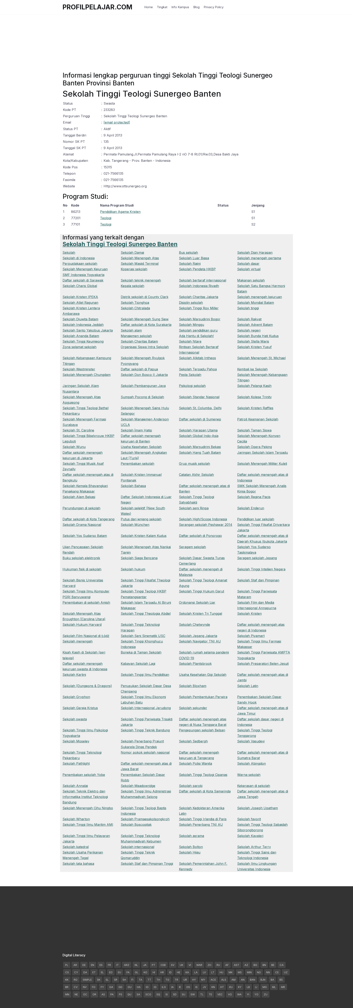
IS (196, 987)
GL (136, 972)
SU (183, 994)
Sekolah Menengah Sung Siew (145, 319)
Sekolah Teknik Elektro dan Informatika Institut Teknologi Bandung (85, 796)
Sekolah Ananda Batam (81, 336)
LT (212, 972)
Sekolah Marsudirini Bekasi (200, 447)
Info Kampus (180, 7)
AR (75, 965)
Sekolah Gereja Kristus (80, 708)
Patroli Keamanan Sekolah (257, 419)
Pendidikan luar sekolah (255, 519)
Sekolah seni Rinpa (194, 508)
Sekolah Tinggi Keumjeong (83, 341)
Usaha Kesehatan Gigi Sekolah (202, 675)
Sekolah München (135, 525)
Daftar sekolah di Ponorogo (200, 536)
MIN (249, 972)
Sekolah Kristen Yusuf (254, 347)
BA (272, 979)
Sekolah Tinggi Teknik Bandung (145, 730)
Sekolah (69, 252)
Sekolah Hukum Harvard (82, 624)
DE (84, 965)
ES (101, 965)
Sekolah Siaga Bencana (139, 558)
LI (256, 987)
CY (76, 972)
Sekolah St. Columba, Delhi (200, 408)
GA (111, 987)
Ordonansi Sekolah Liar (197, 602)
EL (102, 972)
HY (194, 979)
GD (120, 987)
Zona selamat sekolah (79, 347)
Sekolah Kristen (249, 613)
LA (196, 972)
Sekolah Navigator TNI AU (200, 641)
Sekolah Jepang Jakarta (198, 636)
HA (139, 987)
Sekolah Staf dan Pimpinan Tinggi (147, 864)
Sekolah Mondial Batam (255, 303)
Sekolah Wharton (76, 819)
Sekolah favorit (249, 819)
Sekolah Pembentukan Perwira (203, 697)
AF (227, 965)
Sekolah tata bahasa (78, 864)
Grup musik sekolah (194, 464)
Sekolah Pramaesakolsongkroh (145, 819)
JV (204, 987)
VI (190, 965)
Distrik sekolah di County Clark (144, 297)
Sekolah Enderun (250, 508)
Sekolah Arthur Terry (254, 847)
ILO (164, 987)
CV (76, 987)
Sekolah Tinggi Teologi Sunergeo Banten (120, 244)
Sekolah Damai (132, 252)
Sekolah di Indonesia (79, 258)
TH (158, 979)
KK (66, 979)
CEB (163, 965)
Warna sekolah (248, 775)
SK (98, 979)
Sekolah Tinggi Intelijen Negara (261, 569)
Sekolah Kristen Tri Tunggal (200, 613)
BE (272, 965)
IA (172, 987)
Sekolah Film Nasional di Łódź (86, 636)
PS (120, 994)
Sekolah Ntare (190, 341)
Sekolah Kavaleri (250, 836)
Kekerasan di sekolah (253, 786)
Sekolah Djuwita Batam (80, 319)
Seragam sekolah (192, 547)
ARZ (126, 965)
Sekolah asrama (191, 836)
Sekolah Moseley (76, 741)
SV (172, 965)
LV (204, 972)
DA (85, 972)
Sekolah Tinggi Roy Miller (199, 308)
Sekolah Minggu (191, 325)
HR (162, 972)
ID (170, 972)
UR (185, 979)
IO (147, 987)
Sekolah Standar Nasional (199, 397)
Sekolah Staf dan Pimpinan (258, 580)
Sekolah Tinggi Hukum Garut (201, 591)
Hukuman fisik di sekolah (82, 569)
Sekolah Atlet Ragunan (80, 303)
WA (239, 994)
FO (93, 987)
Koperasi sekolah (134, 269)
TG (167, 979)
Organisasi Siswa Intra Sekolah (145, 347)
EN (92, 965)
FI (132, 979)
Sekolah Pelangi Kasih (254, 386)
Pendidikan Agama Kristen (120, 212)
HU (221, 972)
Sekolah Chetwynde (194, 624)
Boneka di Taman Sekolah (141, 652)
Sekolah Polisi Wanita (195, 763)
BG (255, 965)
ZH (209, 965)
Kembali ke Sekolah (252, 369)
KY (239, 987)
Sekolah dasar (248, 263)
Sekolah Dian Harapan (255, 252)
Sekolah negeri (248, 330)
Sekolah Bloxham (192, 686)
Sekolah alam (131, 330)
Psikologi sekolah (192, 386)
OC (85, 994)
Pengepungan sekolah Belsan (202, 730)
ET (94, 972)
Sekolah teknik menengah (141, 280)
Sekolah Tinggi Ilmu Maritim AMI (88, 824)
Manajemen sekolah (136, 336)
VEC (220, 994)
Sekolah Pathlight (76, 763)
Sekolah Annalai (75, 786)
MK (230, 972)
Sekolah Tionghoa (135, 303)
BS (281, 979)
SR (115, 979)
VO (230, 994)
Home (148, 7)
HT (222, 987)
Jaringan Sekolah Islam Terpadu (262, 452)
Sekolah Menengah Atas (140, 258)
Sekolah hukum (133, 569)
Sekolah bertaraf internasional (202, 280)
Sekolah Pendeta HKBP (197, 269)
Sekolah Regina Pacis (253, 497)
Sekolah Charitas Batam (139, 341)
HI (154, 972)
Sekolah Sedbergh (193, 741)
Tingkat (162, 7)
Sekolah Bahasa (133, 486)
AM (233, 979)
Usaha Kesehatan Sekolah (141, 447)
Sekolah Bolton (191, 847)
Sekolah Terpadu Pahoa (198, 369)
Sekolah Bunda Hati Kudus (258, 336)
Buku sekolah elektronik (81, 558)
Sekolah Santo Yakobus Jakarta (88, 330)
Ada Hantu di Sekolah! (196, 336)
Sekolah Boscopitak (136, 824)
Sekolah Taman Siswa (254, 430)
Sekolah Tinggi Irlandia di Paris (203, 819)
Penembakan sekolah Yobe (84, 775)
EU (119, 972)
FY (102, 987)
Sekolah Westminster (79, 369)
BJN (262, 979)
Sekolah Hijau (189, 852)
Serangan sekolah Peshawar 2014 (205, 525)
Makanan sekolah (251, 280)
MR (283, 987)
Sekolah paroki (190, 786)
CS (67, 972)
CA (282, 965)
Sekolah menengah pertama (259, 258)
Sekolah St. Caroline (78, 430)
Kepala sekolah (132, 286)
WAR (199, 965)
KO (145, 972)
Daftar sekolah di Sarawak (83, 280)
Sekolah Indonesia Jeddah (83, 325)
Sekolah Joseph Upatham (257, 808)
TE (210, 994)
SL (107, 979)
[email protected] (117, 122)
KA (187, 972)
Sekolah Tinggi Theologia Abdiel (146, 613)
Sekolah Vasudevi (251, 741)
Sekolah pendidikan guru (198, 330)
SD (174, 994)
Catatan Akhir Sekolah (196, 475)
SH (124, 979)
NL (136, 965)
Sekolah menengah (78, 641)
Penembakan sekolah (137, 464)
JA (144, 965)
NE (76, 994)
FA (128, 972)
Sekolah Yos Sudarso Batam (85, 536)
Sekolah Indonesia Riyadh (199, 286)
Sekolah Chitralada (135, 308)
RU (218, 965)
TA (140, 979)
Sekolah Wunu (74, 447)
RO (75, 979)
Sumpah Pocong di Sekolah (142, 397)
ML (274, 987)
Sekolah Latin (247, 686)
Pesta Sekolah (190, 375)
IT (117, 965)
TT (149, 979)
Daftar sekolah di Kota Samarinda (205, 791)
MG (265, 987)
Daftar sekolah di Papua (139, 369)
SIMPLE (87, 979)
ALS (223, 979)
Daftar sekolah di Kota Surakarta (146, 325)
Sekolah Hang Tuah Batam (200, 452)
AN (243, 979)
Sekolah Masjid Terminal (140, 263)
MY (203, 979)
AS (103, 994)
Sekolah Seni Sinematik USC (143, 636)
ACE (213, 979)
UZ (286, 972)
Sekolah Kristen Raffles (255, 408)
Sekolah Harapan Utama (198, 430)
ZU (265, 994)
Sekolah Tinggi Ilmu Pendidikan (145, 675)
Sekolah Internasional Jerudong (146, 708)
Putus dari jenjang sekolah (141, 519)
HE (178, 972)
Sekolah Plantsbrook (195, 664)
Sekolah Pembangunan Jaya (143, 386)
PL (66, 965)
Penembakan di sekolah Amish (86, 602)
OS (188, 987)
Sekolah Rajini (190, 263)
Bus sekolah (188, 252)
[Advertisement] (176, 43)
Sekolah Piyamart (251, 636)
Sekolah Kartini (74, 675)
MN (67, 994)
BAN (252, 979)
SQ (158, 994)
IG (155, 987)
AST (236, 965)
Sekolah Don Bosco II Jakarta (144, 375)
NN (268, 972)
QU (129, 994)
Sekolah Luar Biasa (194, 258)
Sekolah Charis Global (80, 286)
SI (166, 994)
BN (264, 965)
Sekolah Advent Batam (255, 325)
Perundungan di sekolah (81, 508)
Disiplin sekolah (191, 303)
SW (193, 994)
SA (138, 994)
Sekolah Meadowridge (138, 786)
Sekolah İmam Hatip (136, 430)
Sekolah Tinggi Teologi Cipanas (203, 775)
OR (94, 994)
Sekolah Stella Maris (253, 341)
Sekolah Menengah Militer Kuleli (262, 464)
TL (201, 994)
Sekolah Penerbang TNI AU (201, 824)
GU (130, 987)
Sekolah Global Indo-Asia (198, 436)
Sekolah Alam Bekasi (79, 497)
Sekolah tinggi (248, 308)
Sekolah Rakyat (249, 319)
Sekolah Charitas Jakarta (198, 297)
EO (111, 972)
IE (180, 987)
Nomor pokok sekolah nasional (145, 752)
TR (176, 979)
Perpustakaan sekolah (80, 263)
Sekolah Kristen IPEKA (80, 297)
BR (66, 987)
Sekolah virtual (248, 269)
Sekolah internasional (137, 847)
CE (277, 972)
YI (248, 994)
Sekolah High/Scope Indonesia (203, 519)
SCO (148, 994)
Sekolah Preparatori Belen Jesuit (263, 664)
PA (112, 994)
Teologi (105, 218)
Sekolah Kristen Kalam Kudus (143, 536)
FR (109, 965)
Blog (196, 7)
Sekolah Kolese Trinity (254, 397)
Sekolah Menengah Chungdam (87, 375)
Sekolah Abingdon (251, 763)
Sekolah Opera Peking (254, 447)
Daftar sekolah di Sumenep (200, 419)
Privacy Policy (213, 7)
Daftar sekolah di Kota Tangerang (88, 519)
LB (248, 987)
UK (181, 965)
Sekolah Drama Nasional (82, 525)
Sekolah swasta (75, 719)
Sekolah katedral (76, 847)
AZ (246, 965)
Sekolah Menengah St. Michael (261, 358)
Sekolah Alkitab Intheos (197, 358)
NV (85, 987)
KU (231, 987)
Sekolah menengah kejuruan (259, 297)
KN (213, 987)
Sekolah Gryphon (76, 697)
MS (240, 972)
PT (153, 965)
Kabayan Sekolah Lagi (138, 664)
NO (259, 972)
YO (256, 994)
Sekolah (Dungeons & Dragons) (87, 686)
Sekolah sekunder (193, 708)
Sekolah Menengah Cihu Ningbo (88, 808)
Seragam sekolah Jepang (257, 558)
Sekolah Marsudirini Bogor (199, 319)
